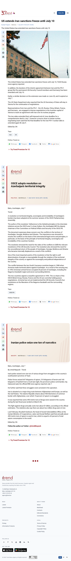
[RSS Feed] (28, 542)
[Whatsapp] (4, 542)
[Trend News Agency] (7, 478)
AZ (63, 557)
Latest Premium (6, 507)
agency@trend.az (6, 495)
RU (67, 557)
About (38, 504)
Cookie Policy (41, 531)
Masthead (40, 507)
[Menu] (68, 13)
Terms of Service (41, 523)
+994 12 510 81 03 (7, 493)
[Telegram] (20, 542)
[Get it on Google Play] (20, 550)
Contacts (39, 510)
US (16, 135)
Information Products (8, 526)
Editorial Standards (42, 513)
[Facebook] (8, 542)
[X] (12, 542)
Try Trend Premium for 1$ (20, 149)
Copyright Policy (41, 529)
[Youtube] (16, 542)
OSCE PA (11, 292)
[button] (3, 32)
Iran (10, 135)
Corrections (40, 516)
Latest (4, 504)
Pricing (4, 523)
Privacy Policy (41, 526)
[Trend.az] (8, 13)
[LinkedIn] (24, 542)
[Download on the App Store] (7, 550)
